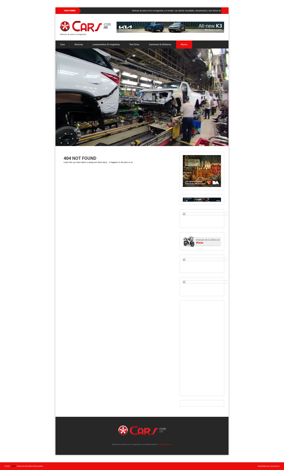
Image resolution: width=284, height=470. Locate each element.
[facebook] (143, 440)
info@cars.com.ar (165, 444)
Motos (184, 44)
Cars (62, 44)
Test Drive (134, 44)
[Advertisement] (202, 348)
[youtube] (147, 440)
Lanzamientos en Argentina (106, 44)
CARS (13, 466)
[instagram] (140, 440)
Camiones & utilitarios (160, 44)
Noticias (79, 44)
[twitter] (137, 440)
